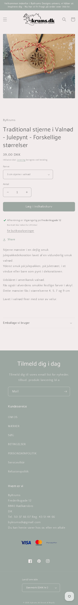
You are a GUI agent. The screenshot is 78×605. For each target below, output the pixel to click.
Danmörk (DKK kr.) (37, 587)
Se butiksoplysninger (20, 230)
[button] (5, 19)
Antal (6, 184)
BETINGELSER (17, 444)
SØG (11, 435)
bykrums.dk (35, 603)
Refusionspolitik (18, 471)
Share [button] (11, 239)
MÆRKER (14, 426)
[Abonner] (65, 391)
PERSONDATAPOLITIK (22, 453)
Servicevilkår (16, 462)
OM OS (13, 417)
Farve (6, 166)
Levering (21, 160)
